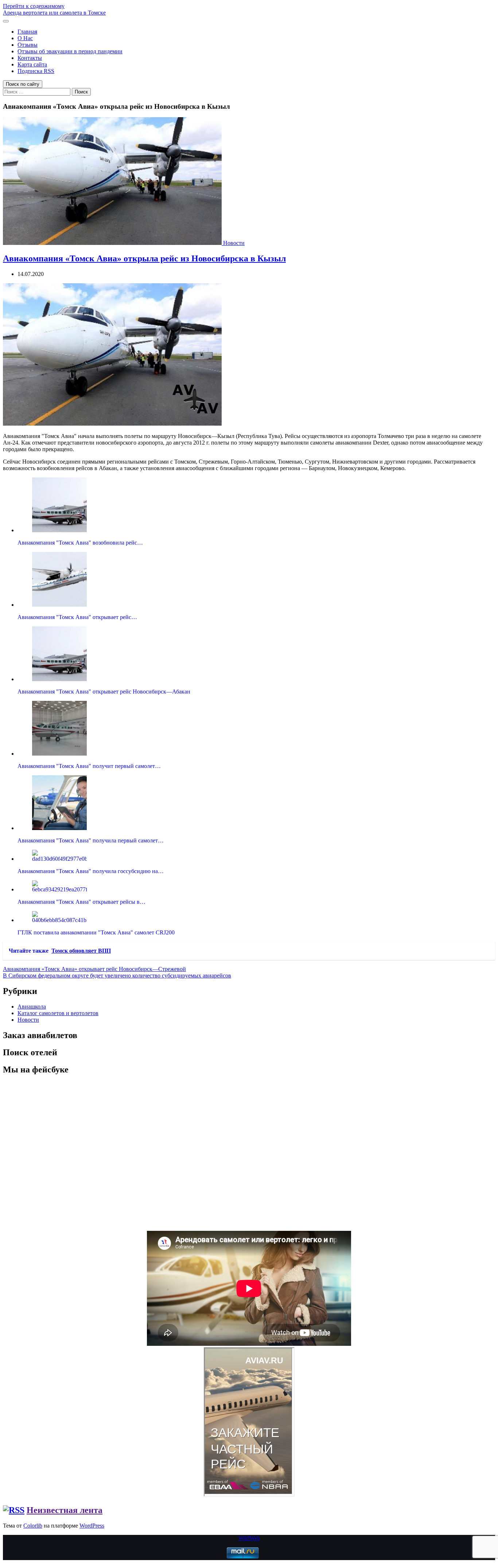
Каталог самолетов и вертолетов (57, 1013)
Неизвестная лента (64, 1510)
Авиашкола (31, 1006)
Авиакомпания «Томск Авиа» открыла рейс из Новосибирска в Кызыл (144, 258)
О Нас (25, 38)
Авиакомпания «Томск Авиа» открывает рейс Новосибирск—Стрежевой (94, 969)
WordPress (91, 1525)
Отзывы (27, 45)
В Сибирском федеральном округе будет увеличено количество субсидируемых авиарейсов (117, 975)
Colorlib (32, 1525)
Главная (27, 31)
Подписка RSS (35, 71)
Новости (234, 243)
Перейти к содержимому (34, 6)
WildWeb (249, 1538)
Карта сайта (32, 64)
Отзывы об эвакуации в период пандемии (69, 51)
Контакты (29, 58)
